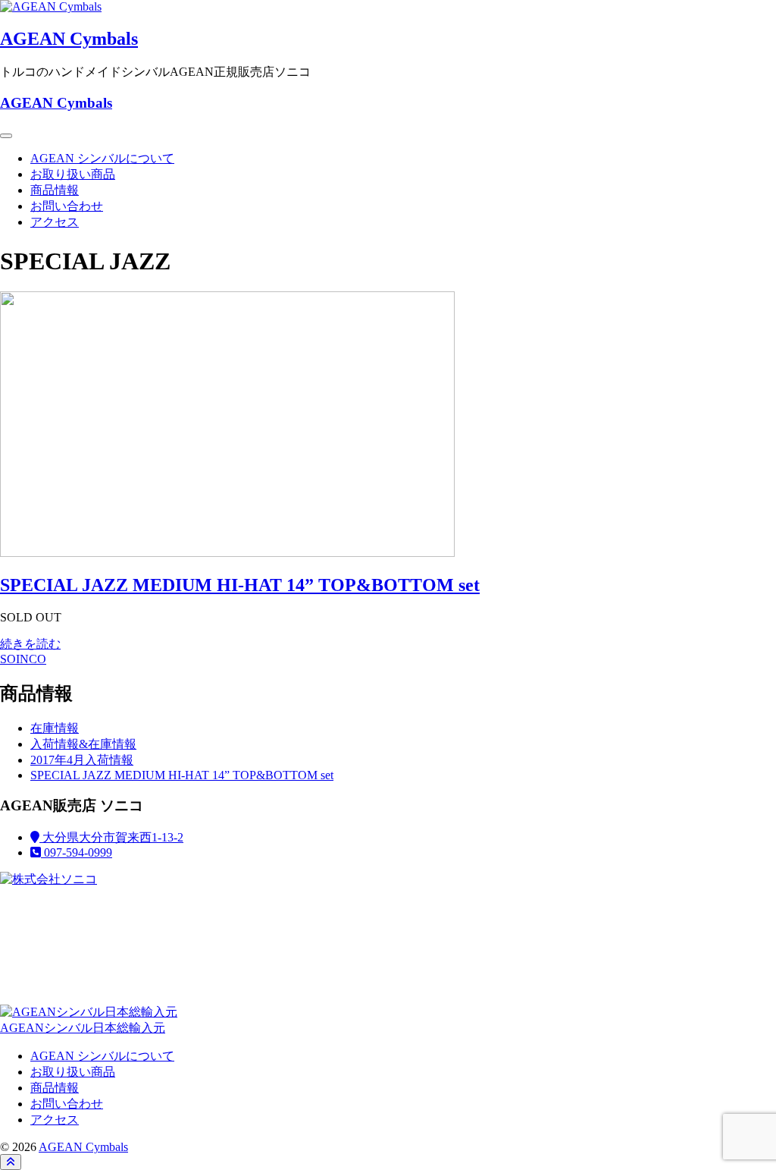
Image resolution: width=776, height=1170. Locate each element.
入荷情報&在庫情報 (83, 744)
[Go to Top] (10, 1162)
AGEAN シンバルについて (102, 158)
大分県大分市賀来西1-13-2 (111, 837)
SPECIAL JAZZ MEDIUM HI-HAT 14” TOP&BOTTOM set (240, 585)
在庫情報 (54, 728)
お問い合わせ (66, 206)
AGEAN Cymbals (69, 39)
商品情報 (54, 190)
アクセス (54, 221)
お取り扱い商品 (72, 174)
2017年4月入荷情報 (81, 759)
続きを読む (30, 643)
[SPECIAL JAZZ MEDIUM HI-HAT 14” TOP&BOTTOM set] (227, 552)
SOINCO (23, 659)
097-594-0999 (76, 852)
